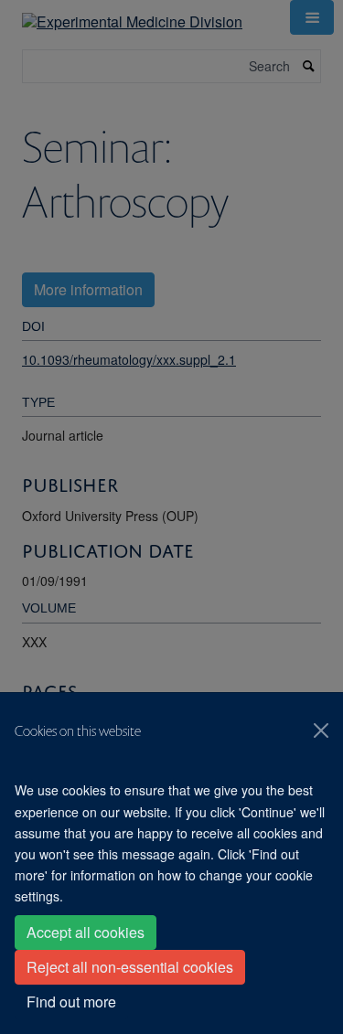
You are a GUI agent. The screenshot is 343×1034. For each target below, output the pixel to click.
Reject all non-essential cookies (130, 966)
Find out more (71, 1001)
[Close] (321, 730)
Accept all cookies (86, 932)
